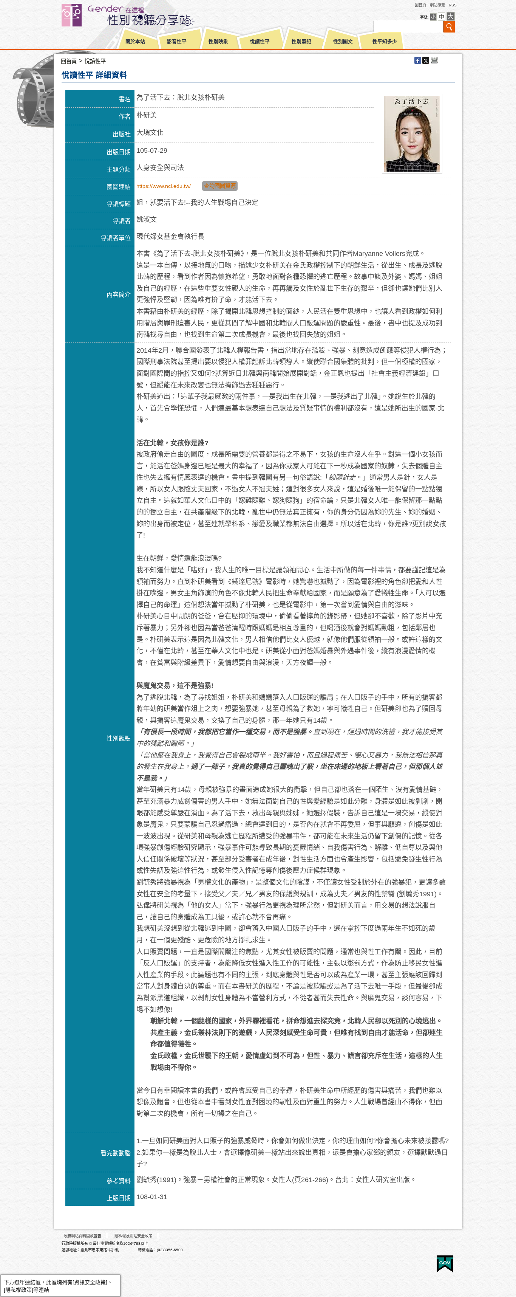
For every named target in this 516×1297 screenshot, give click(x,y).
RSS (453, 5)
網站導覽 (437, 5)
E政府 (445, 1263)
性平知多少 (384, 41)
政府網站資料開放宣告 (82, 1236)
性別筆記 (301, 41)
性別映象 (218, 41)
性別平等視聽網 (142, 15)
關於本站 (135, 41)
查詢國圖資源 (220, 186)
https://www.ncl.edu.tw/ (163, 186)
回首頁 (420, 5)
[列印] (434, 61)
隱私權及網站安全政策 (133, 1236)
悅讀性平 (260, 41)
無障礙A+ (416, 1261)
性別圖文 (343, 41)
